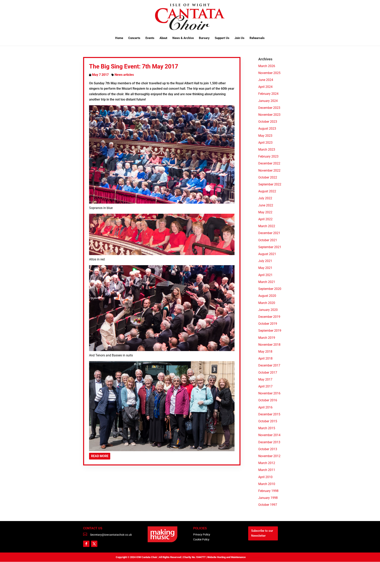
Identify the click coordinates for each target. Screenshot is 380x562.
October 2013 (267, 449)
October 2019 (267, 324)
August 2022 (267, 191)
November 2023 (269, 115)
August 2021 (267, 254)
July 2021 (265, 261)
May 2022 (265, 212)
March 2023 (266, 149)
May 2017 (265, 379)
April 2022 (265, 219)
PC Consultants (255, 557)
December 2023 (269, 108)
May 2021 (265, 268)
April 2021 (265, 275)
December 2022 (269, 163)
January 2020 (268, 310)
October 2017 (267, 372)
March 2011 (266, 470)
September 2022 (269, 184)
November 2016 (269, 393)
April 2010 (265, 477)
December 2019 (269, 317)
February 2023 (268, 156)
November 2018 (269, 345)
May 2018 (265, 351)
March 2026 (266, 66)
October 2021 (267, 240)
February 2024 (268, 94)
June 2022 (265, 205)
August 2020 (267, 296)
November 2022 (269, 170)
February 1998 (268, 491)
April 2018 (265, 358)
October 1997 (267, 505)
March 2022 (266, 226)
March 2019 (266, 338)
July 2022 (265, 198)
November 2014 (269, 435)
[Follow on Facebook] (86, 544)
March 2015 (266, 428)
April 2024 (265, 87)
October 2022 (267, 177)
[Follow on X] (94, 544)
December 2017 (269, 365)
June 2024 (265, 80)
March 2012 (266, 463)
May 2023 (265, 136)
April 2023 (265, 142)
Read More (99, 456)
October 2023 (267, 121)
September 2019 (269, 330)
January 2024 (268, 101)
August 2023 (267, 128)
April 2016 (265, 407)
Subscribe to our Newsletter (262, 533)
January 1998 (268, 498)
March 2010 (266, 484)
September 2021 (269, 247)
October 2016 (267, 400)
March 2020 (266, 303)
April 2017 (265, 386)
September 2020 (269, 289)
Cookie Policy (201, 539)
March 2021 (266, 282)
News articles (124, 75)
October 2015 (267, 421)
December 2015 (269, 414)
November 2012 (269, 456)
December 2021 (269, 233)
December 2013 (269, 442)
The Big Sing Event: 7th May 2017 (133, 66)
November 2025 (269, 73)
